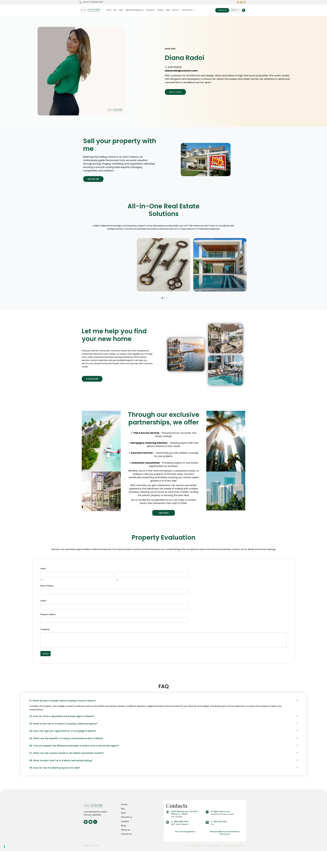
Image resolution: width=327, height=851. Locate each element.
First (42, 580)
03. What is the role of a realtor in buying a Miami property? (63, 723)
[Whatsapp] (95, 822)
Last (117, 580)
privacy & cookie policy (234, 846)
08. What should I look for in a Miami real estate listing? (60, 760)
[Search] (243, 10)
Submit (45, 653)
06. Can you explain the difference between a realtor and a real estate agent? (74, 745)
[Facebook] (238, 2)
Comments (45, 629)
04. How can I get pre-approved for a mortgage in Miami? (62, 731)
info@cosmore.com (220, 812)
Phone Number (47, 586)
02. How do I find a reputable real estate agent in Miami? (61, 716)
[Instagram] (241, 2)
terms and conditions (212, 846)
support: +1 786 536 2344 (93, 2)
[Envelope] (90, 822)
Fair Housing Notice (185, 832)
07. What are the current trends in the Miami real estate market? (66, 753)
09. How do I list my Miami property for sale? (54, 767)
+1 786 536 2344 (179, 822)
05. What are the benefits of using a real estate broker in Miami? (66, 738)
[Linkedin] (244, 2)
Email (43, 601)
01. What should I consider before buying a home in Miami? (62, 700)
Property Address (48, 614)
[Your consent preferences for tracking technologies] (4, 846)
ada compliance (193, 846)
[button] (160, 297)
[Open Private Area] (193, 10)
